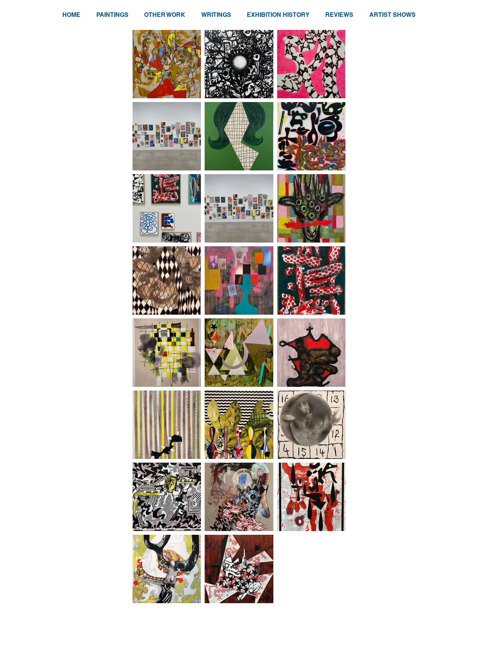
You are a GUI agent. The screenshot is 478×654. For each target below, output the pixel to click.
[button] (112, 14)
